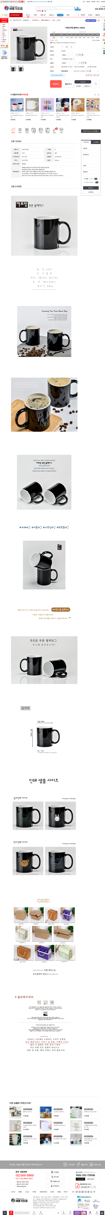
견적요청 (82, 82)
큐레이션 (43, 15)
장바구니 (98, 1)
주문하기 (56, 84)
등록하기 (91, 188)
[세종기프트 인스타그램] (88, 1192)
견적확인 (91, 192)
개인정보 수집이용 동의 (89, 182)
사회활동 (20, 1192)
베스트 (28, 16)
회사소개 (13, 1192)
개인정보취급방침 (43, 1192)
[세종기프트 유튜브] (91, 1192)
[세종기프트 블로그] (76, 1192)
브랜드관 (51, 15)
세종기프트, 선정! (38, 1)
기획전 (35, 15)
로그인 (84, 1)
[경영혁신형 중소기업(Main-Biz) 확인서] (96, 1200)
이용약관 (34, 1192)
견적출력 (78, 86)
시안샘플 (59, 1192)
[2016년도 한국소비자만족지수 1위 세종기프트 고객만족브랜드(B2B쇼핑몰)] (84, 1196)
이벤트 (67, 15)
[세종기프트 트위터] (85, 1192)
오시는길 (27, 1192)
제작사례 (65, 1192)
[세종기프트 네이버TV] (79, 1192)
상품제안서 (87, 86)
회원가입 (88, 1)
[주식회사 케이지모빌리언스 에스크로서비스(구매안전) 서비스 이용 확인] (96, 1206)
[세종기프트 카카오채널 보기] (94, 1192)
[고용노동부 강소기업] (87, 1200)
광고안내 (52, 1192)
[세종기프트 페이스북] (82, 1192)
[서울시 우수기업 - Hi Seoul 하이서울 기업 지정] (79, 1200)
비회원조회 (93, 1)
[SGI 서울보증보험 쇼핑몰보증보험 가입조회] (83, 1206)
